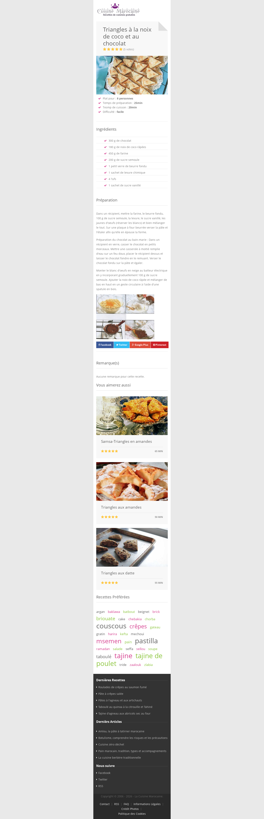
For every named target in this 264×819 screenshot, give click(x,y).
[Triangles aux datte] (132, 565)
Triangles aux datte (118, 573)
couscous (111, 626)
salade (118, 649)
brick (156, 611)
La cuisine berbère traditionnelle (119, 757)
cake (121, 619)
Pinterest (160, 344)
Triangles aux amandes (121, 507)
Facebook (105, 344)
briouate (105, 618)
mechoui (137, 634)
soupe (153, 649)
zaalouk (135, 664)
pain (128, 642)
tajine (123, 655)
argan (100, 611)
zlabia (148, 664)
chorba (150, 619)
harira (112, 634)
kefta (124, 634)
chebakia (135, 619)
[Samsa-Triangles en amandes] (132, 434)
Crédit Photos (130, 809)
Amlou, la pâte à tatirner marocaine (121, 731)
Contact (105, 804)
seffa (129, 649)
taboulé (103, 657)
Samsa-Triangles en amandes (126, 441)
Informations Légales (147, 804)
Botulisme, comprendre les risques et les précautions (133, 738)
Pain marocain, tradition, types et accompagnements (132, 751)
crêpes (138, 626)
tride (123, 664)
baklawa (114, 611)
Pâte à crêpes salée (110, 694)
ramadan (103, 649)
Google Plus (141, 344)
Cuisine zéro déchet (111, 744)
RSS (100, 786)
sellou (140, 649)
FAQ (126, 804)
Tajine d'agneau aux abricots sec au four (124, 713)
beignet (143, 611)
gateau (155, 627)
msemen (109, 641)
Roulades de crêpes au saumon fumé (122, 687)
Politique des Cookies (132, 814)
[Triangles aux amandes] (132, 500)
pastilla (146, 640)
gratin (100, 634)
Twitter (122, 344)
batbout (129, 611)
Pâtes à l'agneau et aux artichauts (120, 700)
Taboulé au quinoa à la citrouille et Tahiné (125, 707)
